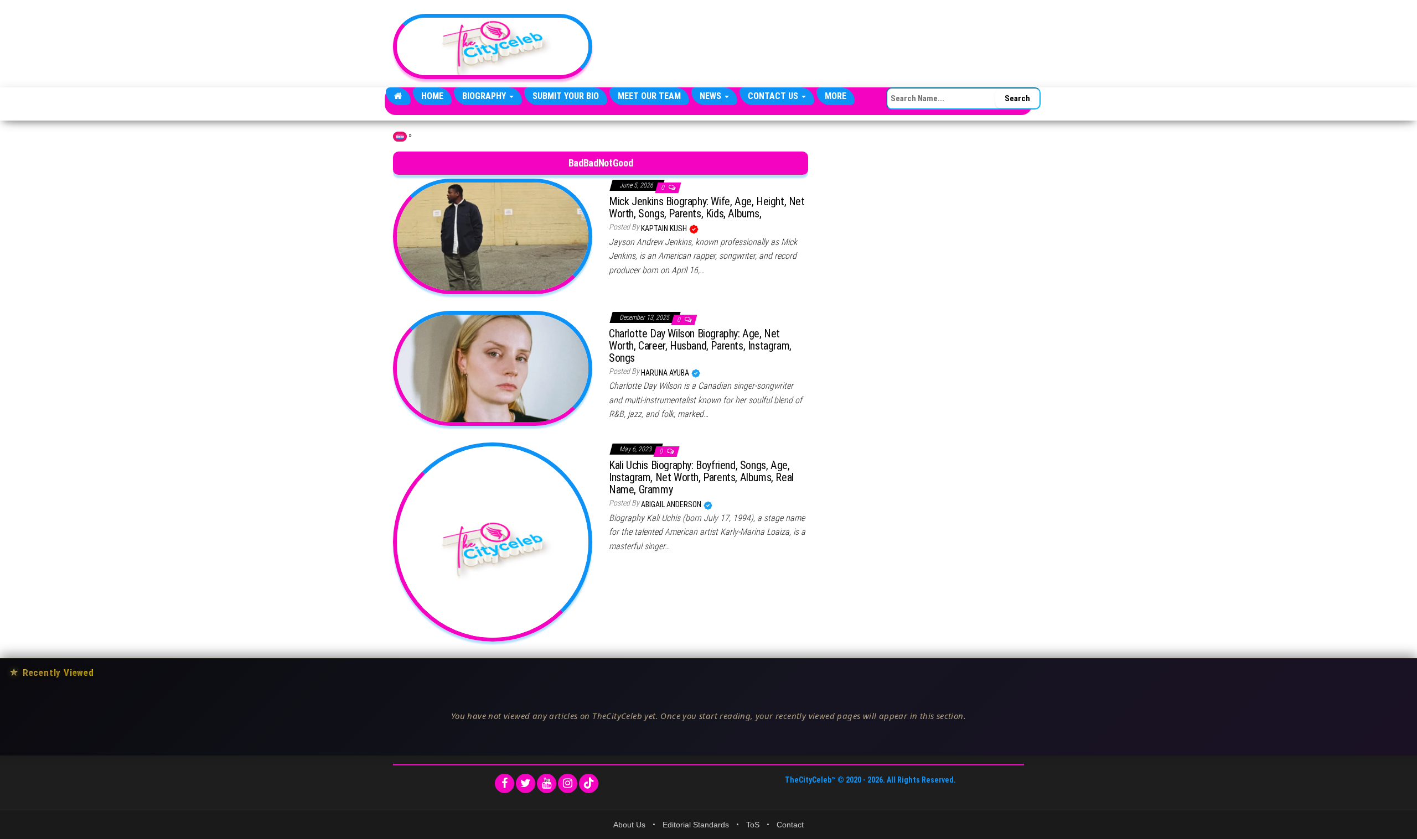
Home (432, 96)
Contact (790, 824)
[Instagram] (567, 783)
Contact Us (774, 96)
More (835, 96)
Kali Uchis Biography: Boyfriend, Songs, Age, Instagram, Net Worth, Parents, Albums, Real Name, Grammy (701, 477)
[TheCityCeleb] (398, 96)
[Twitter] (525, 783)
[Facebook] (504, 783)
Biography (485, 96)
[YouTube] (546, 783)
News (711, 96)
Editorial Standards (696, 824)
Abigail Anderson (672, 504)
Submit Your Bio (565, 96)
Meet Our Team (649, 96)
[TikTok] (588, 783)
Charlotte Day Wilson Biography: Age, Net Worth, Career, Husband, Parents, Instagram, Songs (700, 345)
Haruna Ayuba (666, 372)
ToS (752, 824)
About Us (629, 824)
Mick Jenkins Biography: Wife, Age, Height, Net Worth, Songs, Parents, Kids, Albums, (707, 207)
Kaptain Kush (665, 228)
